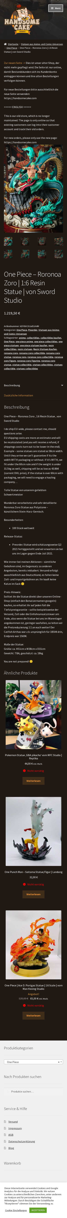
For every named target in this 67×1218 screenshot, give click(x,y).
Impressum (15, 1128)
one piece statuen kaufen (33, 345)
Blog (11, 1148)
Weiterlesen (33, 780)
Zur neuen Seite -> (14, 63)
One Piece (12, 47)
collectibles (33, 337)
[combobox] (33, 1061)
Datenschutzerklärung (21, 1141)
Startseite (13, 44)
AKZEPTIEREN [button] (38, 1210)
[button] (58, 149)
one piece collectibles (45, 341)
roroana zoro (11, 353)
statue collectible (21, 364)
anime (22, 337)
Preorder (32, 329)
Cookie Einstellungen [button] (16, 1210)
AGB (10, 1134)
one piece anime (24, 341)
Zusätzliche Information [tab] (18, 395)
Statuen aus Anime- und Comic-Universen (42, 44)
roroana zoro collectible (32, 353)
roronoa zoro (19, 357)
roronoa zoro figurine (28, 360)
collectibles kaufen (51, 337)
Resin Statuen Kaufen (45, 349)
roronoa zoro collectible (40, 357)
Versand (13, 1121)
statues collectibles (27, 368)
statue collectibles (43, 364)
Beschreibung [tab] (12, 385)
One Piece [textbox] (32, 1062)
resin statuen (25, 349)
